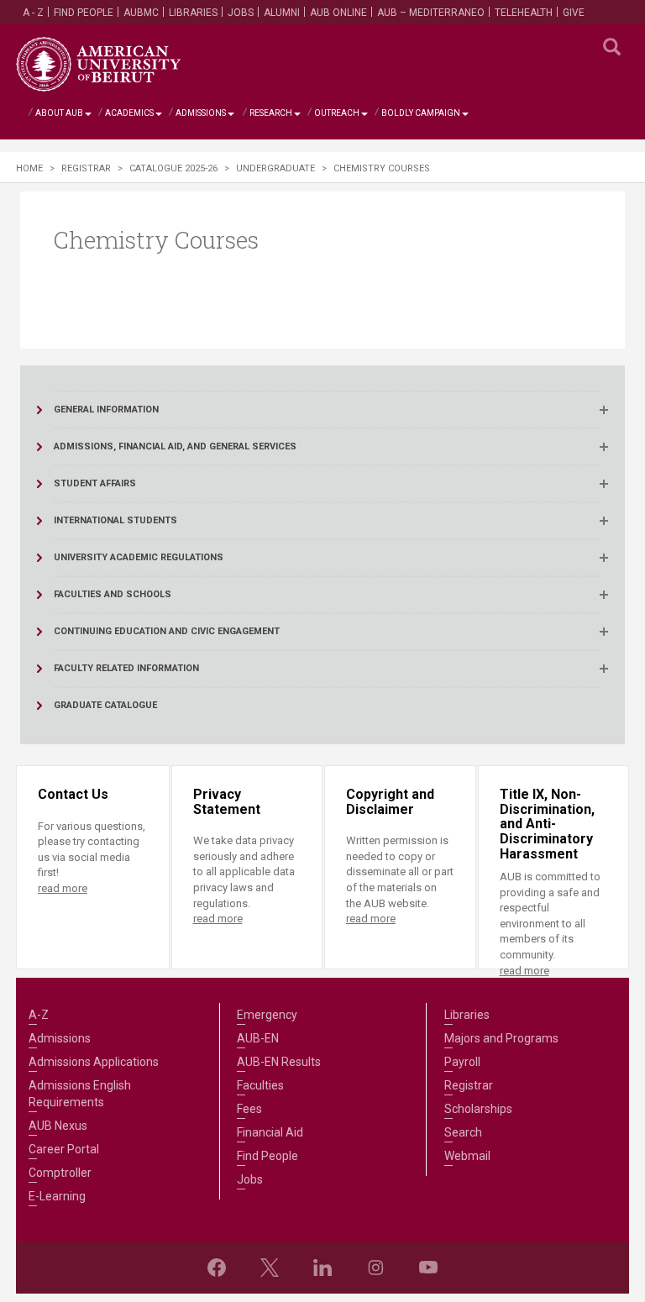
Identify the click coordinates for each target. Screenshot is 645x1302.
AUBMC (141, 12)
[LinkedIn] (322, 1267)
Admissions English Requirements (80, 1094)
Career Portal (64, 1149)
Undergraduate (275, 168)
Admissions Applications (94, 1061)
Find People (83, 12)
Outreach (336, 113)
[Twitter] (269, 1267)
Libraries (193, 12)
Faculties (260, 1085)
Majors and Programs (501, 1038)
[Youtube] (428, 1267)
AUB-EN (258, 1038)
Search (463, 1132)
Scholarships (478, 1109)
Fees (249, 1109)
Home (29, 168)
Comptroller (60, 1172)
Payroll (462, 1061)
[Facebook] (216, 1267)
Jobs (241, 12)
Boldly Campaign (420, 113)
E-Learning (57, 1196)
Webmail (467, 1156)
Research (270, 113)
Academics (129, 113)
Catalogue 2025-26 (173, 168)
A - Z (33, 12)
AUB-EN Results (279, 1061)
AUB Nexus (58, 1125)
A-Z (39, 1014)
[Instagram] (375, 1267)
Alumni (282, 12)
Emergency (267, 1014)
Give (574, 12)
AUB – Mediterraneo (431, 12)
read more (62, 888)
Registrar (86, 168)
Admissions (201, 113)
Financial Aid (270, 1132)
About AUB (59, 113)
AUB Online (338, 12)
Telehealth (524, 12)
